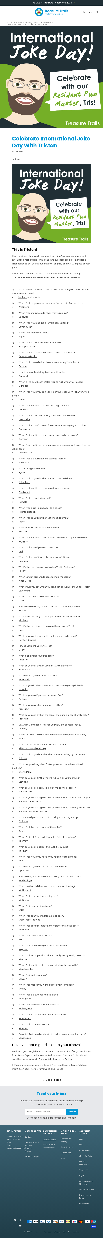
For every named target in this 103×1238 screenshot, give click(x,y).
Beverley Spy (25, 326)
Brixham (23, 366)
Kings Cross (25, 580)
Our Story (28, 1137)
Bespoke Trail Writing (66, 1140)
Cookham (24, 409)
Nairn (21, 630)
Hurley (22, 570)
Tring (21, 860)
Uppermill (24, 870)
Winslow (23, 978)
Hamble (23, 502)
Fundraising (66, 1153)
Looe (21, 600)
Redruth (23, 738)
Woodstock (25, 1018)
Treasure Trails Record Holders (49, 1146)
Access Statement (86, 1189)
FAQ (80, 1145)
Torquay (23, 850)
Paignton (23, 659)
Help (81, 1139)
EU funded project (32, 1156)
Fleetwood (24, 492)
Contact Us (84, 1170)
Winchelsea (25, 1038)
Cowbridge (24, 419)
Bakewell (23, 316)
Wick (21, 939)
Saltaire (23, 758)
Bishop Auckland (27, 346)
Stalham (23, 821)
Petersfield (24, 679)
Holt (21, 551)
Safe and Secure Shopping (86, 1182)
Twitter (68, 1059)
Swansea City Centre (30, 801)
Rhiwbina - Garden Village (32, 748)
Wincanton (24, 959)
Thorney (23, 840)
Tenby (22, 831)
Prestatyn (24, 709)
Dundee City (25, 452)
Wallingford (25, 890)
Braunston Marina (28, 356)
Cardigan (23, 385)
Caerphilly (24, 376)
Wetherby (24, 929)
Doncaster (24, 429)
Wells (21, 909)
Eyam (22, 472)
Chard (22, 399)
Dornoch (23, 439)
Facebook (44, 1059)
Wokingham (25, 998)
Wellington (24, 900)
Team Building (67, 1147)
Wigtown (23, 949)
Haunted (27, 511)
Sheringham (25, 771)
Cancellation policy (71, 1232)
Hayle (22, 521)
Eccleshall (24, 462)
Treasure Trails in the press (32, 1144)
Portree (23, 699)
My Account (84, 1204)
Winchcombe (26, 969)
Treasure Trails (37, 1232)
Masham (23, 620)
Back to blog (53, 1079)
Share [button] (17, 159)
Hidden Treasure (49, 1139)
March (22, 610)
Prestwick (24, 718)
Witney (22, 988)
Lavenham (24, 590)
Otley (22, 649)
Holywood (24, 561)
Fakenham (24, 482)
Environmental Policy (85, 1196)
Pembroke (24, 669)
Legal (81, 1175)
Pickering (23, 689)
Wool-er (23, 1028)
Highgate (23, 541)
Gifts (63, 1158)
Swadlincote (25, 791)
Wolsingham (25, 1008)
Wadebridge (25, 880)
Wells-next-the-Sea (29, 919)
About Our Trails (85, 1156)
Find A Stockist (85, 1150)
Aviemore (24, 307)
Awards (28, 1151)
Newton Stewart (27, 640)
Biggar (22, 336)
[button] (6, 12)
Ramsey (23, 728)
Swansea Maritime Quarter (33, 811)
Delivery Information (84, 1163)
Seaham (22, 297)
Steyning (23, 781)
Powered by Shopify (52, 1232)
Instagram (55, 1059)
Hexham (23, 531)
